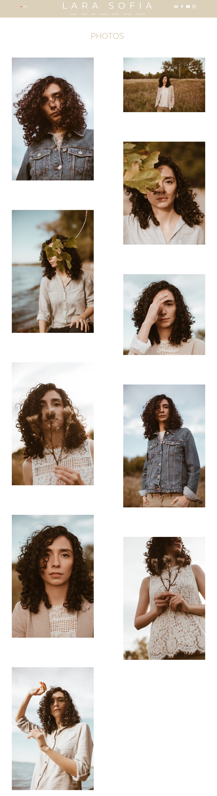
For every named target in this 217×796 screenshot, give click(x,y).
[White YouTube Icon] (188, 6)
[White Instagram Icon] (194, 6)
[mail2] (176, 6)
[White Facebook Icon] (182, 6)
